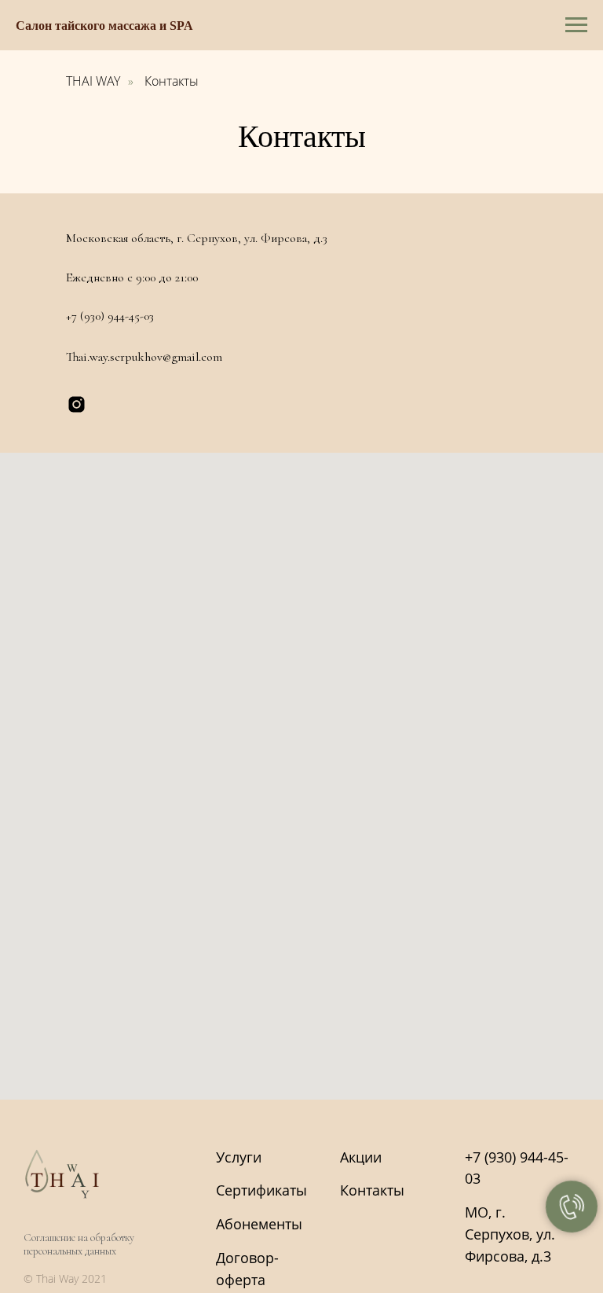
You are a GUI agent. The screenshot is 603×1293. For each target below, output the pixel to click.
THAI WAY (93, 81)
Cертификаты (261, 1190)
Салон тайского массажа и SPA (104, 25)
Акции (361, 1157)
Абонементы (259, 1223)
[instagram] (76, 404)
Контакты (171, 81)
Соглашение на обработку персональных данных (79, 1244)
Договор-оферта (247, 1268)
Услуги (238, 1157)
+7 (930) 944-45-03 (110, 316)
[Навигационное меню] (576, 25)
